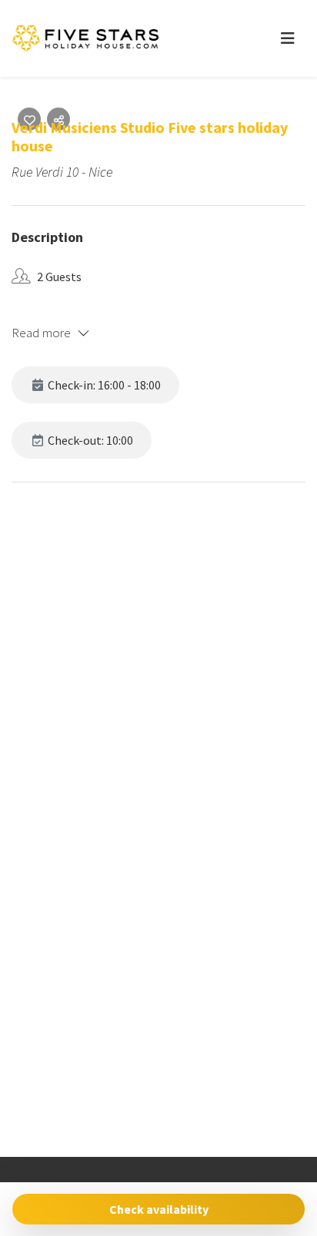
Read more (41, 332)
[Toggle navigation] (288, 38)
